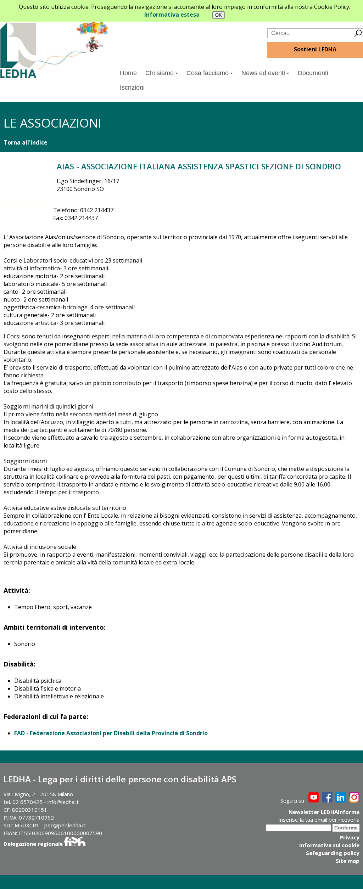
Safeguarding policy (332, 852)
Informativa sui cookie (329, 845)
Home (128, 73)
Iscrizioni (132, 87)
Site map (347, 860)
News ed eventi (263, 73)
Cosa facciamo (207, 73)
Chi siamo (159, 73)
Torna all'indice (26, 142)
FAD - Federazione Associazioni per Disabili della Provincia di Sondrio (111, 733)
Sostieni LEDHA (315, 49)
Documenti (313, 73)
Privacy (349, 837)
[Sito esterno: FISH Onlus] (74, 843)
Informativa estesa (172, 14)
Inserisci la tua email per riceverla (318, 819)
